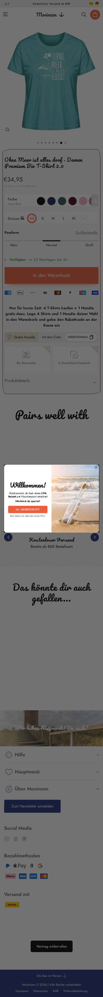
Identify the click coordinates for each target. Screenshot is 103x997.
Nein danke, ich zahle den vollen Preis (27, 516)
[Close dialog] (96, 467)
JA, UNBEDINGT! (28, 509)
